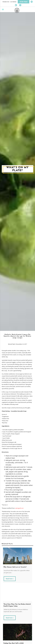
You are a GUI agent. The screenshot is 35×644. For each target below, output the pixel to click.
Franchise (6, 1)
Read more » (10, 579)
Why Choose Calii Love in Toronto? (15, 567)
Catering (13, 1)
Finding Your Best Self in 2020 (13, 643)
